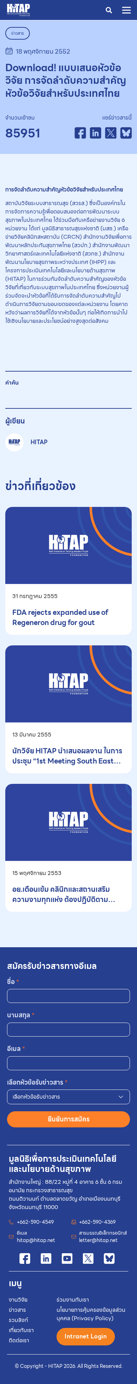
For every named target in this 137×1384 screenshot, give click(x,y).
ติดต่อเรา (19, 1340)
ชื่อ (13, 982)
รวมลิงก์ (18, 1320)
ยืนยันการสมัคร (69, 1119)
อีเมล (16, 1049)
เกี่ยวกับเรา (21, 1330)
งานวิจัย (18, 1299)
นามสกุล (21, 1015)
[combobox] (68, 1097)
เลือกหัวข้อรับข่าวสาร (37, 1082)
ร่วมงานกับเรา (73, 1299)
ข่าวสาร (17, 1309)
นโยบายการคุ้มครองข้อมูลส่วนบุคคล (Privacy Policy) (91, 1314)
